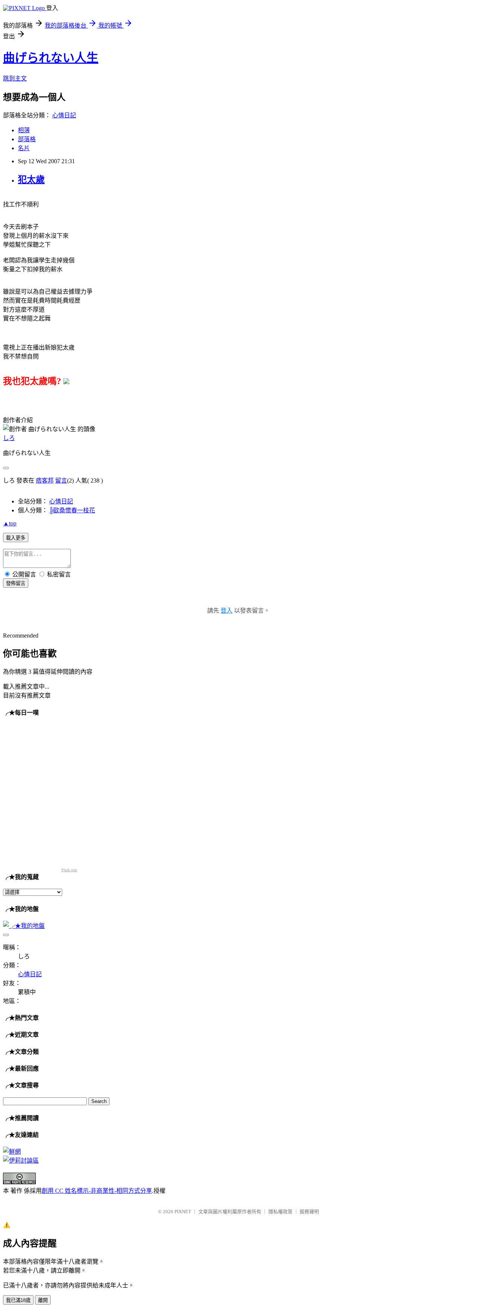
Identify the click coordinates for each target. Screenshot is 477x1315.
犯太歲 (31, 179)
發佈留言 (15, 583)
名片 (24, 148)
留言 (61, 480)
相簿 (24, 130)
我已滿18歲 (18, 1300)
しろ (9, 438)
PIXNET (182, 1211)
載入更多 (15, 538)
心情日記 (64, 115)
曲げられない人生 (50, 57)
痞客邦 (45, 480)
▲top (9, 523)
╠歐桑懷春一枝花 (72, 510)
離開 (43, 1300)
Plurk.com (69, 870)
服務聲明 (309, 1211)
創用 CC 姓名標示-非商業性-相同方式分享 (97, 1191)
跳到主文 (15, 78)
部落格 (27, 139)
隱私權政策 (280, 1211)
